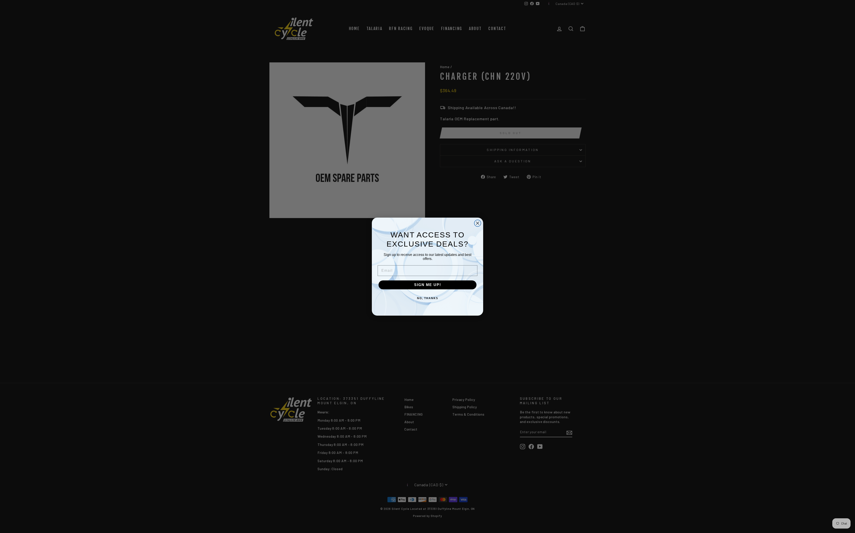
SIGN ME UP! (427, 285)
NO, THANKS (427, 298)
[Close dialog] (477, 223)
